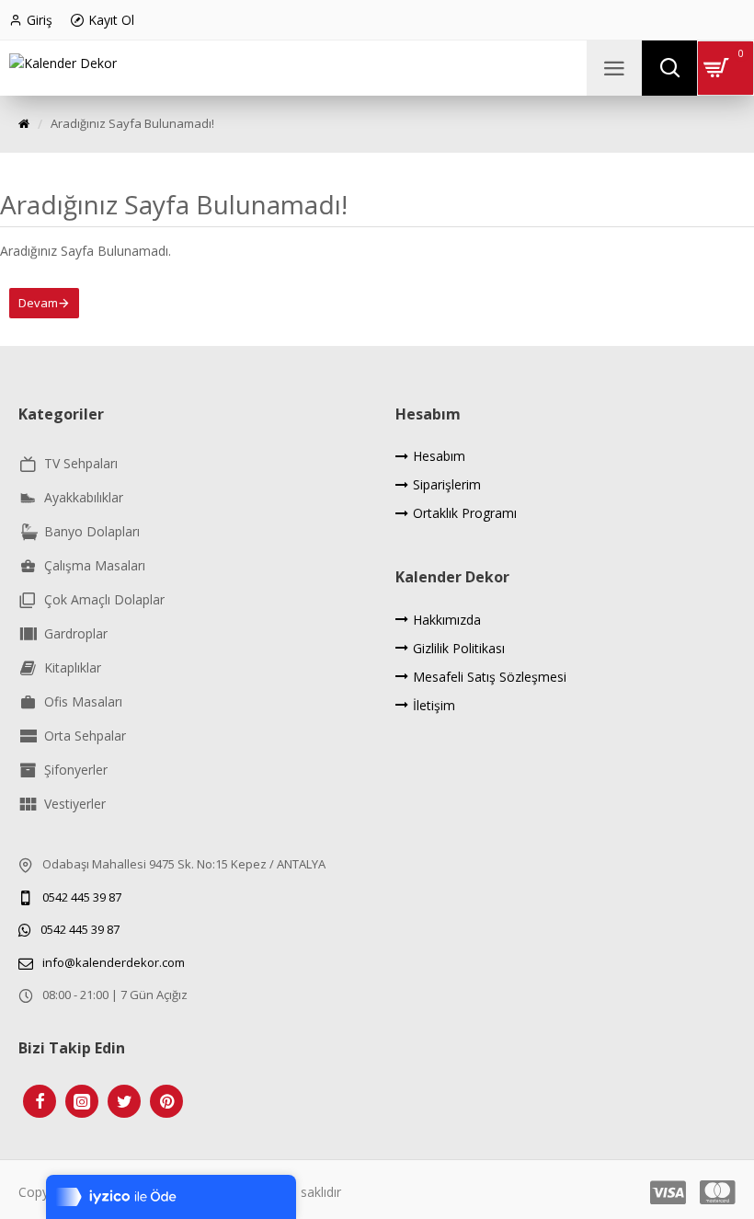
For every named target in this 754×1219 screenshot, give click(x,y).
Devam (38, 302)
